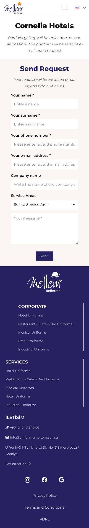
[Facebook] (44, 480)
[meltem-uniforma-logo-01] (13, 8)
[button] (64, 8)
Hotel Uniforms (30, 315)
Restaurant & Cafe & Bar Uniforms (45, 324)
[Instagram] (27, 480)
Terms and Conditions (44, 507)
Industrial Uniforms (33, 349)
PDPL (44, 519)
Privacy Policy (45, 495)
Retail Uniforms (30, 341)
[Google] (61, 480)
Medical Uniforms (32, 332)
